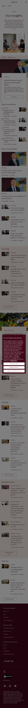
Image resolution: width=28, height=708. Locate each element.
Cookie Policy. (13, 360)
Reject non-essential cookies (14, 371)
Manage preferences (14, 367)
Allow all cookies (14, 363)
